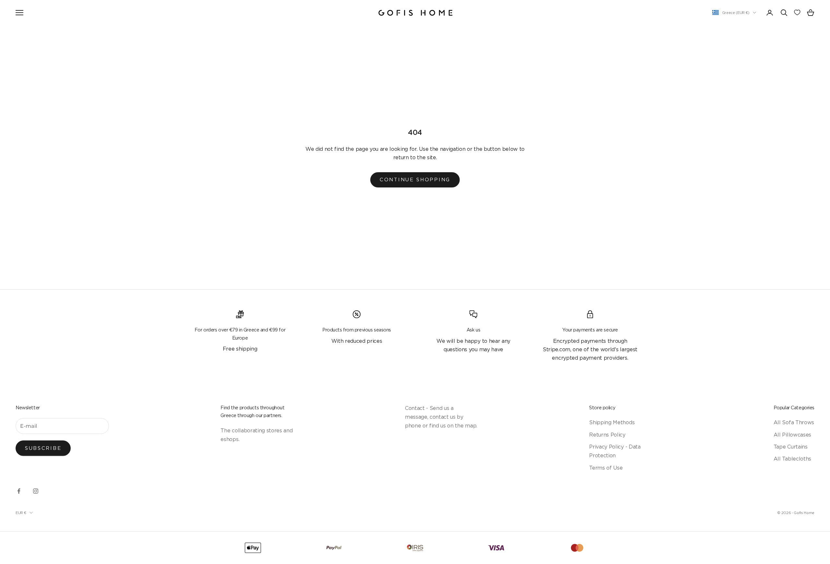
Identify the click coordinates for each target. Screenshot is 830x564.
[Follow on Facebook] (19, 491)
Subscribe (43, 448)
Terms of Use (605, 468)
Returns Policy (607, 435)
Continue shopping (415, 179)
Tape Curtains (791, 447)
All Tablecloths (792, 459)
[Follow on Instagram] (35, 491)
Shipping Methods (611, 422)
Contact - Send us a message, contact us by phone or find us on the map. (441, 417)
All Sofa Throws (794, 422)
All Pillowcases (792, 435)
